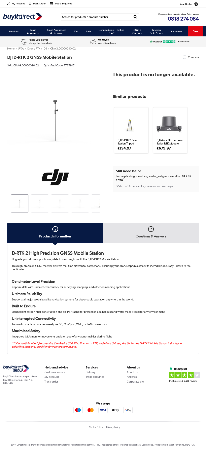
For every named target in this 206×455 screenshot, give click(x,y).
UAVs (21, 48)
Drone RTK (33, 48)
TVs (76, 31)
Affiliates (132, 376)
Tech (88, 31)
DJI (45, 48)
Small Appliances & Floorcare (56, 31)
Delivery (91, 372)
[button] (100, 114)
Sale (195, 31)
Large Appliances (33, 31)
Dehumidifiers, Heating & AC (112, 31)
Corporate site (135, 381)
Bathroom (176, 31)
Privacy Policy (113, 427)
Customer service (54, 372)
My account (51, 376)
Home (10, 48)
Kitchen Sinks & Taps (156, 31)
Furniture (14, 31)
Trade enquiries (95, 376)
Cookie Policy (96, 427)
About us (132, 372)
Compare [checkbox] (193, 57)
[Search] (135, 17)
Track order (51, 381)
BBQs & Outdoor (137, 31)
